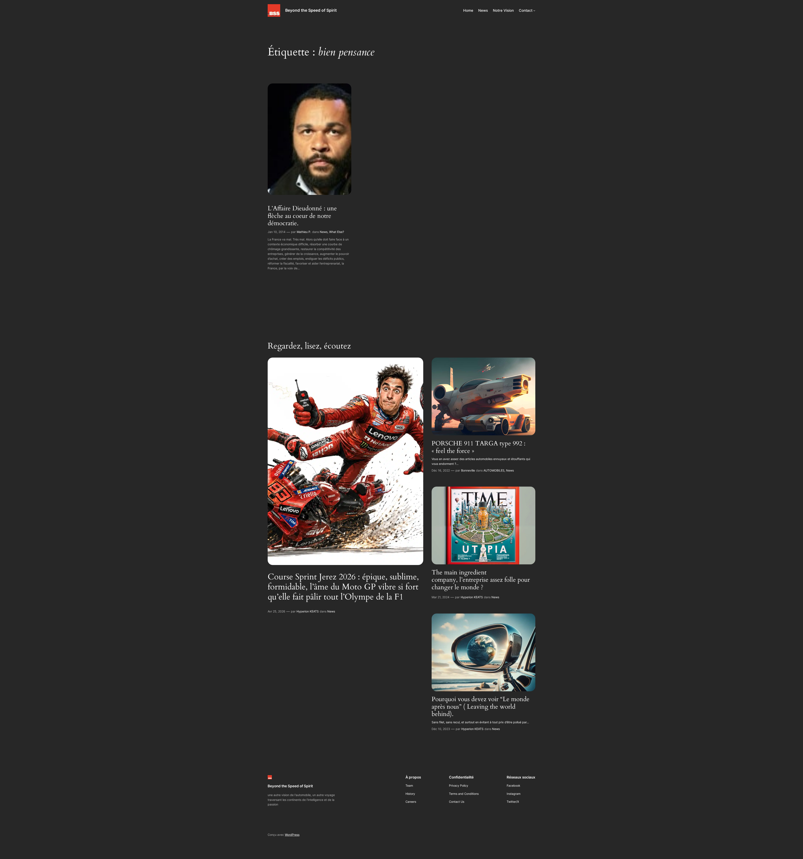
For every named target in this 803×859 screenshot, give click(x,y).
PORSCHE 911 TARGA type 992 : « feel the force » (479, 447)
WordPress (292, 834)
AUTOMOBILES (493, 470)
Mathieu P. (304, 232)
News (323, 232)
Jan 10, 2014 (276, 232)
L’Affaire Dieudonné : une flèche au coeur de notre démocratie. (302, 216)
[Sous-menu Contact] (534, 10)
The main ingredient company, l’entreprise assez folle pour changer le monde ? (481, 580)
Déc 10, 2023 (441, 729)
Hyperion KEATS (308, 611)
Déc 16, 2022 (441, 470)
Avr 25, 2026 (276, 611)
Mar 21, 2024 (440, 597)
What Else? (336, 232)
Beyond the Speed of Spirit (311, 10)
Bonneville (468, 470)
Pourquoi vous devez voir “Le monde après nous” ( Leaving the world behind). (480, 707)
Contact (525, 10)
